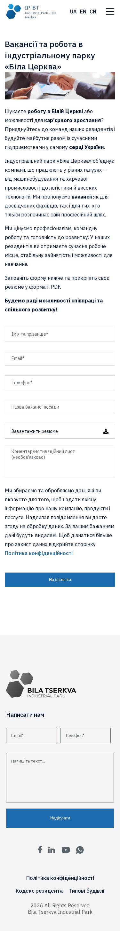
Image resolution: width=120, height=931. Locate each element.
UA (73, 11)
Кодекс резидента (39, 891)
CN (93, 11)
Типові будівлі (86, 891)
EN (83, 11)
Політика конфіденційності (39, 553)
